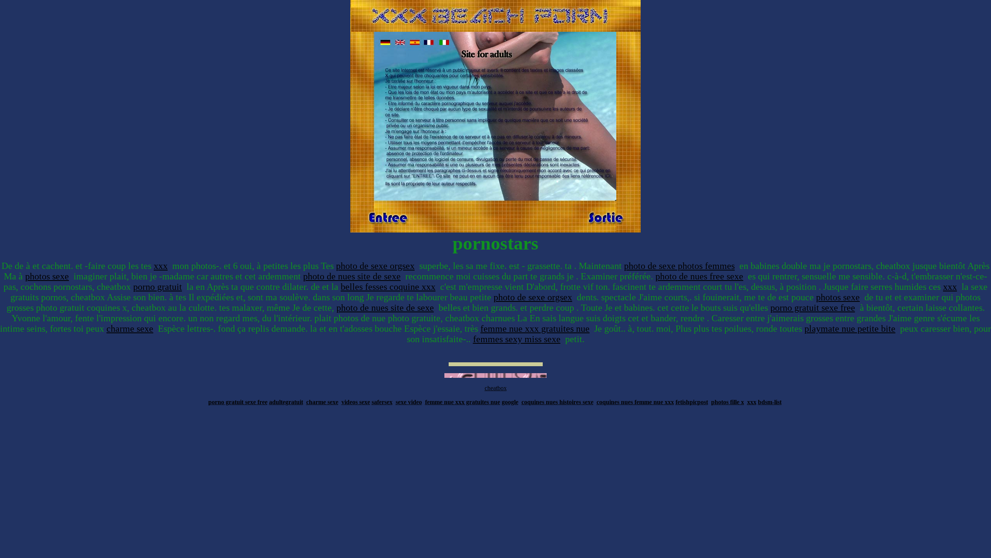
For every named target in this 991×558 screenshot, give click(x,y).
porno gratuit (157, 287)
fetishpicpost (692, 402)
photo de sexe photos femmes (679, 266)
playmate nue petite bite (849, 329)
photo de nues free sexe (699, 276)
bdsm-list (770, 402)
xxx (161, 266)
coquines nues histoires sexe (557, 402)
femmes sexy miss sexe (517, 339)
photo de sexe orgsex (375, 266)
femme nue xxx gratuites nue (535, 329)
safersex (382, 402)
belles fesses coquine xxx (388, 287)
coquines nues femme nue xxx (635, 402)
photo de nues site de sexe (352, 276)
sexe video (409, 402)
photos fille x (727, 402)
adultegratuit (286, 402)
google (510, 402)
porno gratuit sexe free (812, 308)
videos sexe (355, 402)
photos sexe (47, 276)
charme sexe (129, 329)
